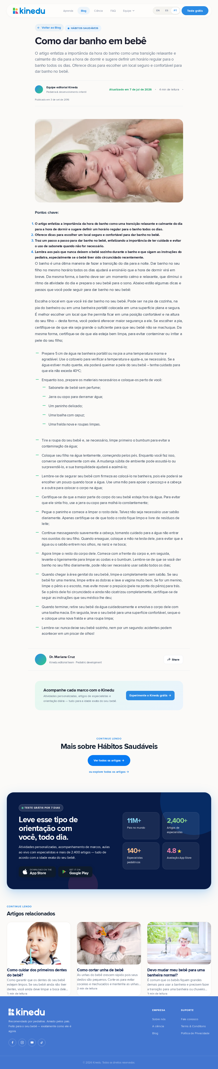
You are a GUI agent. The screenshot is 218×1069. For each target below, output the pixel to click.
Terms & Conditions (193, 1026)
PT (175, 10)
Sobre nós (159, 1019)
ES (166, 10)
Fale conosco (189, 1019)
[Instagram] (22, 1042)
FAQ (113, 11)
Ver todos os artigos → (109, 760)
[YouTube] (32, 1042)
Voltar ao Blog (51, 27)
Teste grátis (195, 11)
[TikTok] (42, 1042)
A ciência (158, 1026)
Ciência (98, 11)
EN (158, 10)
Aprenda (68, 11)
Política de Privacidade (195, 1033)
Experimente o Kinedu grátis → (150, 695)
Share (175, 659)
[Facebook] (12, 1042)
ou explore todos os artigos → (109, 772)
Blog (83, 11)
